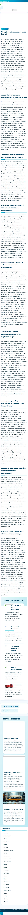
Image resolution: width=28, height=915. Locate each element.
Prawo (5, 867)
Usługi (5, 896)
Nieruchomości (7, 858)
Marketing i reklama (8, 850)
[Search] (1, 7)
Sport (5, 879)
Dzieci (5, 838)
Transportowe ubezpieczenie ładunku (15, 648)
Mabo (11, 909)
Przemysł (6, 870)
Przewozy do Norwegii (11, 738)
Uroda (5, 893)
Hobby (5, 844)
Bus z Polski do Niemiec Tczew (13, 809)
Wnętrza (6, 899)
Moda (5, 853)
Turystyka (6, 887)
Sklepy (5, 876)
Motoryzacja (7, 856)
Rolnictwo (6, 873)
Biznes (5, 833)
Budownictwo (7, 836)
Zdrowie (6, 901)
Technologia (7, 881)
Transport (5, 28)
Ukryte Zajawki (7, 890)
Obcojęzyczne (7, 861)
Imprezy (6, 847)
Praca (5, 864)
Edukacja (6, 841)
